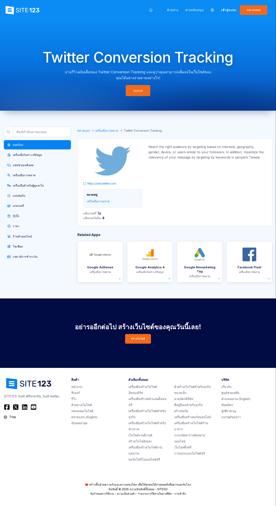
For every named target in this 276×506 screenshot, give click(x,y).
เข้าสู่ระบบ (228, 10)
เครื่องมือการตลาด (106, 130)
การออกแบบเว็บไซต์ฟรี (189, 453)
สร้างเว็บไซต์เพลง (140, 441)
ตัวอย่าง (172, 10)
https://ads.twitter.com (101, 183)
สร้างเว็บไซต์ (138, 338)
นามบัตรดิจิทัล (183, 399)
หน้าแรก (76, 387)
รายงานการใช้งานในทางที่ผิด (155, 493)
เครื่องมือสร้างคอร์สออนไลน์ (192, 417)
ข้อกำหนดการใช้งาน (102, 493)
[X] (16, 407)
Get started (253, 10)
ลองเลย (138, 90)
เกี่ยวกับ (226, 387)
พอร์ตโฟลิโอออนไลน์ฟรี (144, 459)
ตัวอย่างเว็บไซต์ (81, 405)
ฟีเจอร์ (75, 393)
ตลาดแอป (83, 130)
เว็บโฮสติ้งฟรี (182, 447)
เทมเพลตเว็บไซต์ (82, 411)
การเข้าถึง (180, 493)
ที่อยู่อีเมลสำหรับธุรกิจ (188, 405)
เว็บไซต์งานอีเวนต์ (140, 435)
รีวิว (73, 399)
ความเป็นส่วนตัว (126, 493)
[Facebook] (7, 407)
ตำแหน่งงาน (236, 399)
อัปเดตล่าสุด (79, 423)
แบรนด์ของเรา (231, 417)
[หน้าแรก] (150, 10)
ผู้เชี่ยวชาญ (228, 411)
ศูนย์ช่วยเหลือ (230, 393)
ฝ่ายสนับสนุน (194, 10)
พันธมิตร (227, 405)
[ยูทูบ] (33, 407)
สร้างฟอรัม (181, 411)
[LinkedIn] (25, 407)
